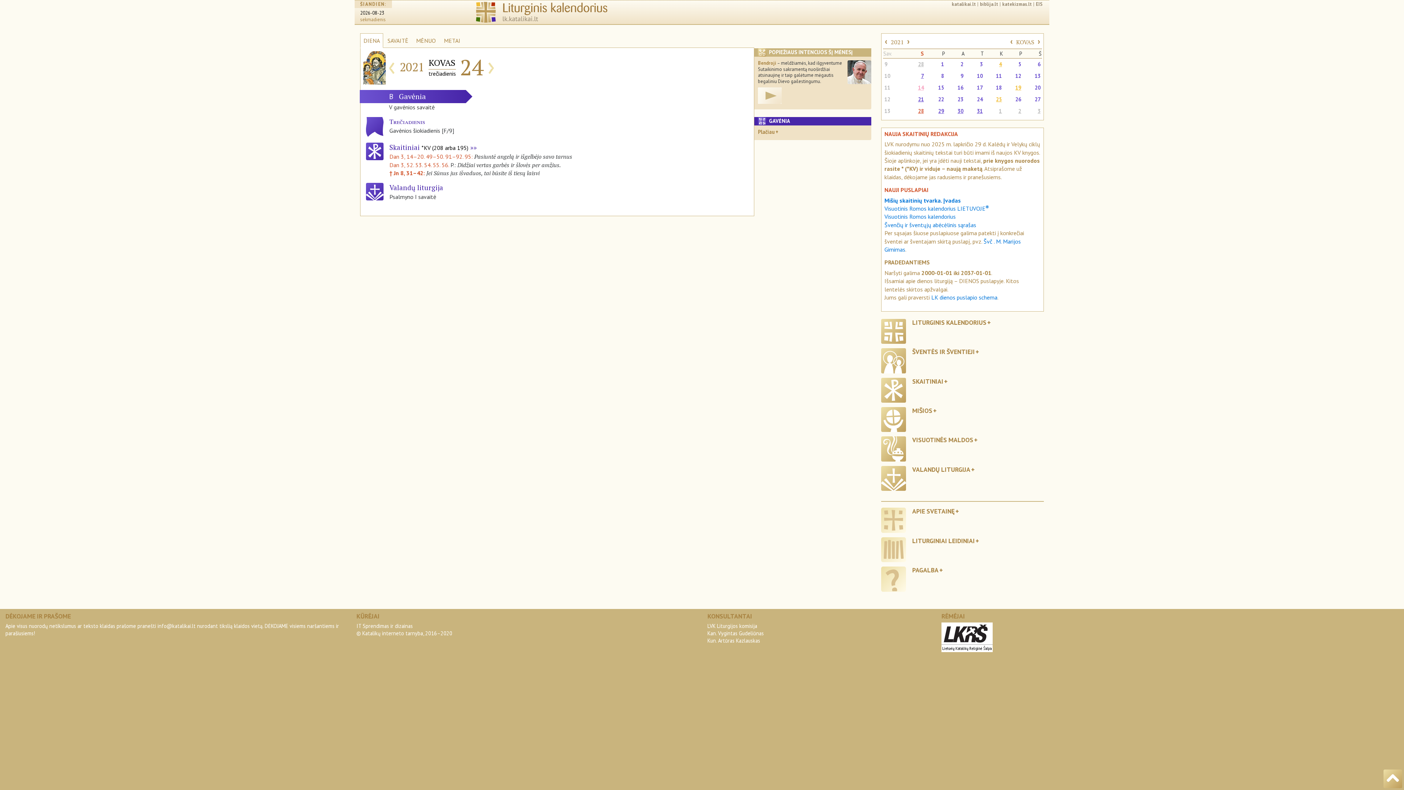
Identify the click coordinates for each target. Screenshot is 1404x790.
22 (941, 99)
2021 (897, 42)
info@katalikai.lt (177, 625)
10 (887, 75)
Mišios (922, 410)
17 (980, 87)
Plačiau (766, 131)
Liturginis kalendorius (949, 322)
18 (999, 87)
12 (1018, 75)
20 (1038, 87)
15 (941, 87)
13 (1038, 75)
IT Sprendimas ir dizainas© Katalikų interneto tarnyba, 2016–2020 (404, 629)
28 (921, 64)
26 (1018, 99)
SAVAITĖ (398, 40)
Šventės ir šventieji (943, 351)
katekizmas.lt (1017, 4)
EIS (1039, 4)
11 (999, 75)
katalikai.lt (964, 4)
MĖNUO (426, 40)
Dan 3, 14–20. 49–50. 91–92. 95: (431, 156)
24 (980, 99)
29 (941, 111)
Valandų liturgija (941, 469)
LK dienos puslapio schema (964, 297)
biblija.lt (989, 4)
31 (980, 111)
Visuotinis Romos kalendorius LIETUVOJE (936, 208)
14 (921, 87)
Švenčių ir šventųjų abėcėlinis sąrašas (930, 225)
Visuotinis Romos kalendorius (920, 216)
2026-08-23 (372, 13)
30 (960, 111)
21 (921, 99)
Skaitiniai (428, 147)
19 (1018, 87)
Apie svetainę (933, 511)
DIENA (371, 40)
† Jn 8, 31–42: (407, 173)
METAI (452, 40)
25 (999, 99)
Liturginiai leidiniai (943, 541)
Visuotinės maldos (942, 440)
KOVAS (1025, 42)
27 (1038, 99)
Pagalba (925, 570)
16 (960, 87)
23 (960, 99)
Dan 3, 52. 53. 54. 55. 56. (419, 165)
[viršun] (1393, 779)
